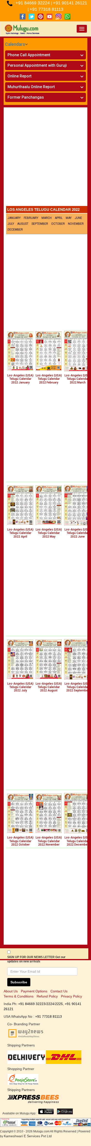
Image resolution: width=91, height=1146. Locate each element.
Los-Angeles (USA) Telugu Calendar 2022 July (20, 687)
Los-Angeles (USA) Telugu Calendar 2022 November (49, 841)
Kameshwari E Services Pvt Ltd (28, 1136)
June (78, 218)
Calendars (15, 44)
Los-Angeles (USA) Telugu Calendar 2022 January (20, 379)
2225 (59, 1004)
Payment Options (34, 991)
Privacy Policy (71, 996)
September (40, 223)
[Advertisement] (45, 158)
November (76, 223)
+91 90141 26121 (70, 2)
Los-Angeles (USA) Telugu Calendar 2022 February (49, 379)
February (31, 218)
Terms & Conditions (18, 996)
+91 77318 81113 (46, 9)
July (11, 223)
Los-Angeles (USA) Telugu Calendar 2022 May (49, 533)
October (58, 223)
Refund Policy (47, 996)
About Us (11, 991)
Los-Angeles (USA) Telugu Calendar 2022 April (20, 533)
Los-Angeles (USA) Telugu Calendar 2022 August (49, 687)
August (22, 223)
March (46, 218)
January (14, 218)
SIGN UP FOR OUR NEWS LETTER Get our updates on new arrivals (36, 959)
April (59, 218)
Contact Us (58, 991)
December (15, 229)
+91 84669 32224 (33, 2)
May (69, 218)
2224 (50, 1004)
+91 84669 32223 (31, 1004)
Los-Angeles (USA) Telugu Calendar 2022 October (20, 841)
